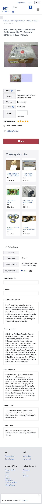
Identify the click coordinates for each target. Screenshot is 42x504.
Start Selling (27, 456)
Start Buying (9, 459)
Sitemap (26, 476)
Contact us (26, 470)
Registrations (9, 456)
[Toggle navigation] (38, 9)
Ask (22, 141)
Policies (7, 473)
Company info (10, 470)
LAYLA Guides (10, 485)
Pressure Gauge (32, 21)
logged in (25, 500)
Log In (30, 2)
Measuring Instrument (17, 21)
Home (5, 21)
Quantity (9, 113)
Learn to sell (27, 459)
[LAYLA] (5, 9)
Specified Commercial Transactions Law (11, 480)
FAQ (24, 473)
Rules (7, 476)
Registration (21, 2)
